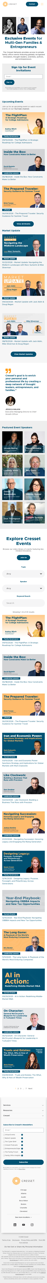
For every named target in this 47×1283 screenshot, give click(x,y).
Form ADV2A (23, 1242)
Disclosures (16, 1240)
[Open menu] (42, 4)
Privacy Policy (31, 89)
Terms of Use (6, 1240)
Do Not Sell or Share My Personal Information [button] (23, 1247)
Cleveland (23, 1211)
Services (6, 1105)
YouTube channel (21, 109)
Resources (7, 1110)
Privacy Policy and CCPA (29, 1240)
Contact (32, 4)
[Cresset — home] (10, 4)
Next (30, 1088)
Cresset (6, 1115)
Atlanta (23, 1193)
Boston (23, 1204)
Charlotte (23, 1208)
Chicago (23, 1190)
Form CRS (42, 1240)
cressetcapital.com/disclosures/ (26, 1266)
